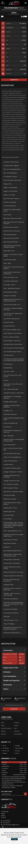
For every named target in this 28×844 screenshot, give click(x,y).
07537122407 (6, 822)
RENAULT (3, 734)
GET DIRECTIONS (6, 791)
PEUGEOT (16, 731)
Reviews (5, 753)
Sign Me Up (14, 709)
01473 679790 (6, 820)
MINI (15, 728)
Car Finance (6, 748)
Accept (14, 839)
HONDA (16, 725)
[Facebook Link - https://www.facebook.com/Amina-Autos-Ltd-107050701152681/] (2, 827)
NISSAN (3, 731)
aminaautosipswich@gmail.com (11, 824)
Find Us (17, 753)
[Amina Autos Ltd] (14, 3)
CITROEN (16, 722)
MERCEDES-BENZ (6, 728)
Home (4, 745)
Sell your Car (6, 750)
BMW (2, 722)
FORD (2, 725)
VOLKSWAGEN (18, 734)
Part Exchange (19, 748)
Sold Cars (17, 750)
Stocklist (17, 745)
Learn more (17, 837)
